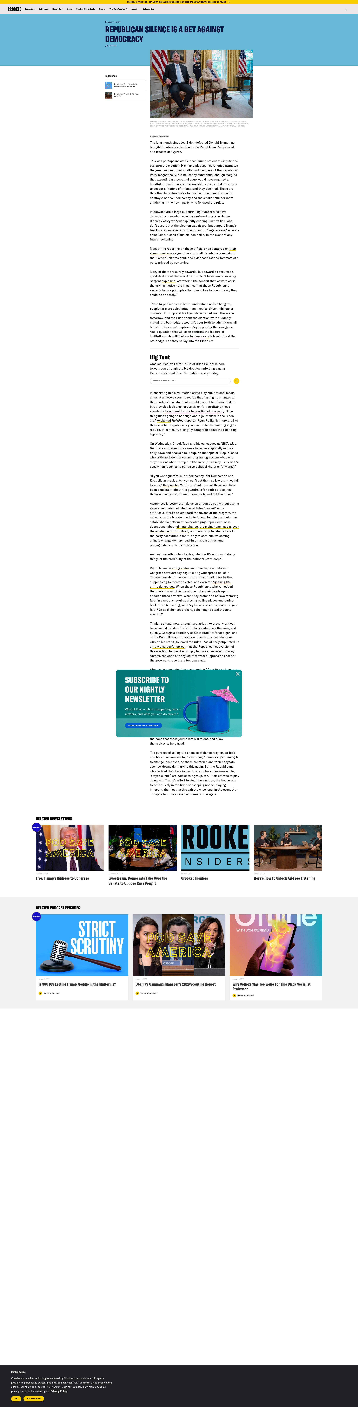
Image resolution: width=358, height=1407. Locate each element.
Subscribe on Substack (143, 726)
